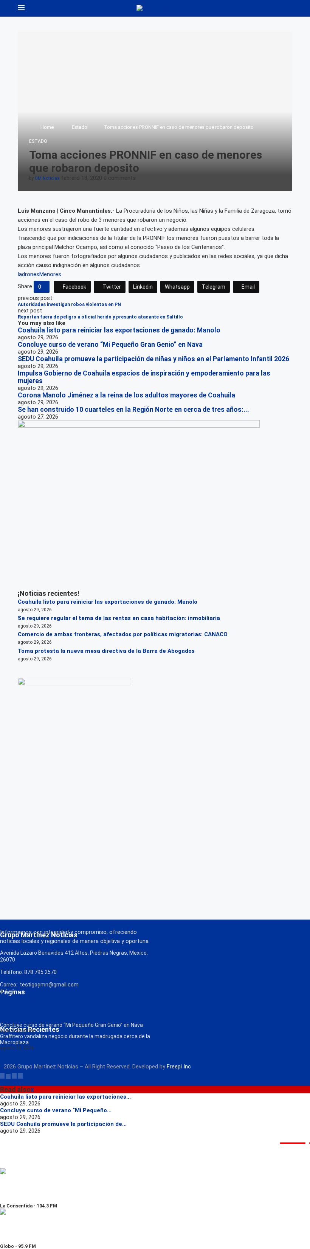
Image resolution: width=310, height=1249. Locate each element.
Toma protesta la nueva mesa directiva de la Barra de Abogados (106, 651)
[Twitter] (8, 1075)
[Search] (288, 8)
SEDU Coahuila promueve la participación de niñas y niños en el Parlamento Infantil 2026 (153, 359)
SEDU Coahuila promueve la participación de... (63, 1124)
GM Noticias (47, 178)
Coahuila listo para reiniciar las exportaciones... (65, 1096)
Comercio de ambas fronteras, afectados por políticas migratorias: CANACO (123, 634)
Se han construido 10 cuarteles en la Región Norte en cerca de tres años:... (133, 409)
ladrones (28, 274)
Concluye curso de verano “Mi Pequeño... (56, 1110)
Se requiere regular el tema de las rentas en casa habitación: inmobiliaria (119, 618)
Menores (50, 274)
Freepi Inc (179, 1066)
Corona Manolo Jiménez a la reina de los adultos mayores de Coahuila (126, 395)
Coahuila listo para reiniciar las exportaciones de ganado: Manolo (119, 330)
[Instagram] (14, 1075)
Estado (79, 127)
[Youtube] (20, 1075)
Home (47, 127)
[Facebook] (2, 1075)
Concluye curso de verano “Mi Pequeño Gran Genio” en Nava (110, 344)
